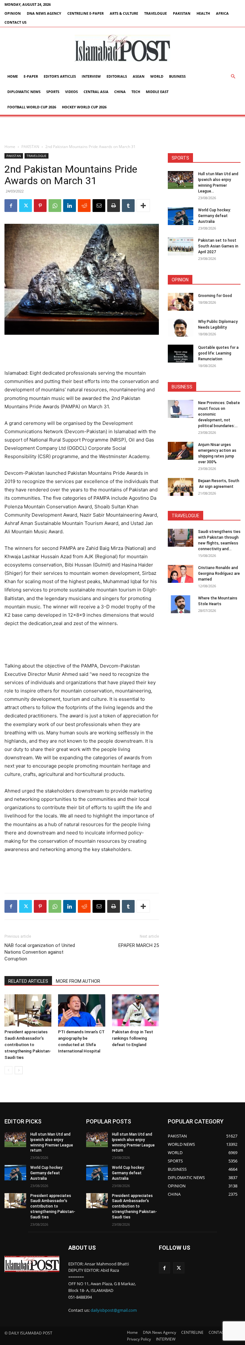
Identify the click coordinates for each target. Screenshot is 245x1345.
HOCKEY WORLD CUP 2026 (84, 107)
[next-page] (19, 1070)
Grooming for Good (215, 295)
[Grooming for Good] (180, 302)
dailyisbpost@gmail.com (114, 1310)
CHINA (120, 91)
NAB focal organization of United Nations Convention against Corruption (39, 952)
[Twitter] (25, 205)
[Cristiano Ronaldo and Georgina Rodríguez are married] (180, 574)
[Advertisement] (122, 128)
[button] (233, 77)
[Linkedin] (69, 205)
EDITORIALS (117, 76)
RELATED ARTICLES (28, 981)
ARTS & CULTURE (124, 13)
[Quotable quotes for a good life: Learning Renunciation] (180, 354)
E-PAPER (31, 76)
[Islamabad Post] (122, 48)
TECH (135, 91)
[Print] (113, 205)
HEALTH (203, 13)
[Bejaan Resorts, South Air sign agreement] (180, 487)
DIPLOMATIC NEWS (24, 91)
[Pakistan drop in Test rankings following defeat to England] (135, 1010)
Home (12, 76)
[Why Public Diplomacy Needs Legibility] (180, 328)
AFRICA (222, 13)
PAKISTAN (181, 13)
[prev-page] (8, 1070)
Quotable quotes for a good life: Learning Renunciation (218, 353)
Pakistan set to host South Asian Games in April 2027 (218, 246)
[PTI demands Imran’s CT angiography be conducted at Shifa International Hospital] (81, 1010)
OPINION (12, 13)
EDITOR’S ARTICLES (60, 76)
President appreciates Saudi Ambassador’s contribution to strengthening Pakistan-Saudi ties (27, 1044)
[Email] (99, 205)
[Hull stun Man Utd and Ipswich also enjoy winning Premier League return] (180, 180)
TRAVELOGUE (155, 13)
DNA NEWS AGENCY (44, 13)
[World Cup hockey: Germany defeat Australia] (180, 216)
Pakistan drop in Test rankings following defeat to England (132, 1038)
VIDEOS (71, 91)
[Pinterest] (40, 205)
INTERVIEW (91, 76)
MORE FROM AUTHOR (78, 981)
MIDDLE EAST (157, 91)
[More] (143, 205)
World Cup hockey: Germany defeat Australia (214, 216)
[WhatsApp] (54, 205)
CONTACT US (15, 22)
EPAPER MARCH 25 (138, 945)
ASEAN (139, 76)
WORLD (156, 76)
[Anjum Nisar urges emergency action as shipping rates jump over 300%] (180, 451)
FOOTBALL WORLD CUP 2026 (31, 107)
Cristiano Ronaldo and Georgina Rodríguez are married (219, 574)
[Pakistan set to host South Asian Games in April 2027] (180, 246)
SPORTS (52, 91)
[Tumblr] (128, 205)
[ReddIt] (84, 205)
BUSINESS (177, 76)
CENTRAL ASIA (96, 91)
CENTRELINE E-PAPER (85, 13)
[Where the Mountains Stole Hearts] (180, 604)
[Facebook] (10, 205)
